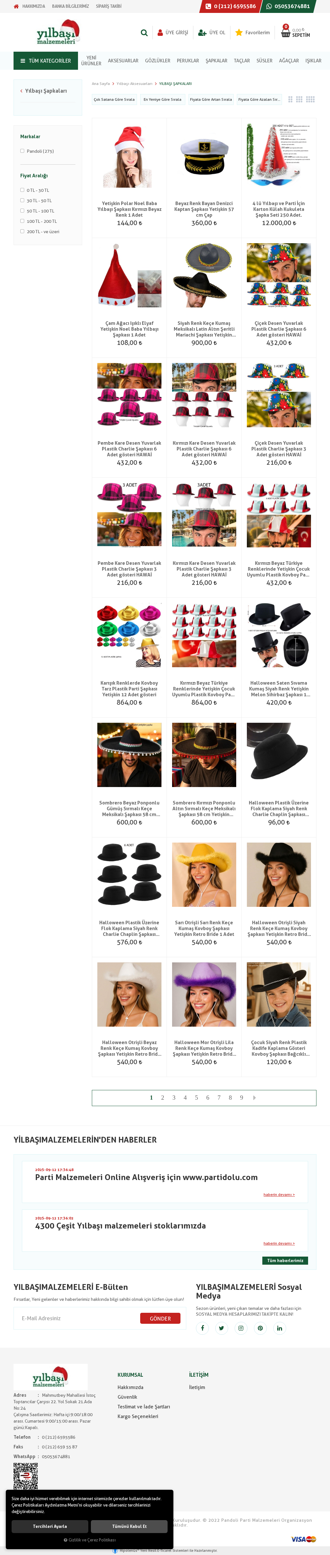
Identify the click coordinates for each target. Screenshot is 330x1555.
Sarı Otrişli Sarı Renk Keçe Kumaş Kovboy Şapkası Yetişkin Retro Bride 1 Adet (204, 928)
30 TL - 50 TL (39, 200)
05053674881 (291, 6)
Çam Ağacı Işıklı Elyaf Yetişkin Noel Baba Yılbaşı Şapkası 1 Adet (129, 329)
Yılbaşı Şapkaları (45, 91)
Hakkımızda (130, 1387)
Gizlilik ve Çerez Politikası (92, 1540)
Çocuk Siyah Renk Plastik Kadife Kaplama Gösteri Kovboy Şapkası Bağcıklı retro (279, 1048)
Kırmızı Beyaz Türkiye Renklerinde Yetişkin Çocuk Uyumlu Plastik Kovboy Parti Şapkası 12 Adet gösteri (204, 689)
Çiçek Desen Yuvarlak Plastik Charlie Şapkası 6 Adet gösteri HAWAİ (278, 329)
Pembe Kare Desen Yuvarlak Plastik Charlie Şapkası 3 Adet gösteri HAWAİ (129, 569)
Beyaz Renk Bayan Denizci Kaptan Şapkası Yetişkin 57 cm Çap (204, 209)
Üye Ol (216, 33)
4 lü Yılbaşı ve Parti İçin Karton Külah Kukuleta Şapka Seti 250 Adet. (279, 209)
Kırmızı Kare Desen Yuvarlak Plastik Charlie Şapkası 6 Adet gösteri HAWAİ (204, 449)
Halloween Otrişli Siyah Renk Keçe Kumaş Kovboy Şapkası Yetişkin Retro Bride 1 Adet (279, 928)
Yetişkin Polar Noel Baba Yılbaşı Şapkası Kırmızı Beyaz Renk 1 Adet (129, 209)
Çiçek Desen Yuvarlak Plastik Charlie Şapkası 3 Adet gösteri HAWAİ (278, 449)
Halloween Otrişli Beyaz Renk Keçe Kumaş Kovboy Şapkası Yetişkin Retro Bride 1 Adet (129, 1048)
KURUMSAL (130, 1375)
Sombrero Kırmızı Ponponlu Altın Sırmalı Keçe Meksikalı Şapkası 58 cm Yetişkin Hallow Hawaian (204, 808)
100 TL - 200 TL (41, 221)
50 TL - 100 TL (40, 210)
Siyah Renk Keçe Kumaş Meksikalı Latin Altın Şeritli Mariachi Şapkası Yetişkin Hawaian (204, 329)
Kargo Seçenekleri (138, 1416)
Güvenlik (127, 1397)
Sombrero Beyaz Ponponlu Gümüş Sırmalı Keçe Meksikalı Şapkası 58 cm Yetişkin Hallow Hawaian (129, 808)
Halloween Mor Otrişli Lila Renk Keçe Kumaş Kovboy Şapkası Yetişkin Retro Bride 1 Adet (204, 1048)
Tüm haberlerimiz (285, 1260)
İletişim (197, 1387)
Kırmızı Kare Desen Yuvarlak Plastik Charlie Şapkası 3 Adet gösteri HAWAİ (204, 569)
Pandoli (40, 151)
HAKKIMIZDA (34, 6)
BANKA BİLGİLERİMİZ (70, 6)
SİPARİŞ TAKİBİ (108, 6)
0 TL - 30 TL (37, 190)
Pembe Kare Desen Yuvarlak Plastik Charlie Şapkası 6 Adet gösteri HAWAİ (129, 449)
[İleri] (254, 1098)
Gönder (160, 1318)
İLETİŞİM (199, 1375)
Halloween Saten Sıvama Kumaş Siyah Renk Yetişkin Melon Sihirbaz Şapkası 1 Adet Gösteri (279, 689)
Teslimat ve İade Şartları (144, 1407)
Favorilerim (257, 33)
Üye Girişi (176, 33)
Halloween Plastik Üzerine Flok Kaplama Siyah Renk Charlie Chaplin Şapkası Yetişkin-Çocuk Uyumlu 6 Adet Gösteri (129, 928)
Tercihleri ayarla (50, 1526)
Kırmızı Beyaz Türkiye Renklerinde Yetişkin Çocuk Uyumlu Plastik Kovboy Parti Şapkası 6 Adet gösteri (279, 569)
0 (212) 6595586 (234, 6)
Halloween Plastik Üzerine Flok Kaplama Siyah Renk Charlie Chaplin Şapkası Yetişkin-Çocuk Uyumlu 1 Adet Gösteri (279, 808)
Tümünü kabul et (129, 1526)
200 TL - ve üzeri (42, 231)
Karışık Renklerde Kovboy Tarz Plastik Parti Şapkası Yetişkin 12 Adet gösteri (129, 689)
